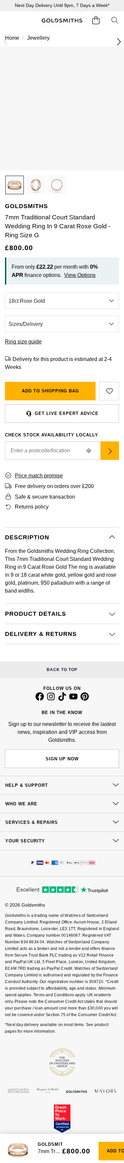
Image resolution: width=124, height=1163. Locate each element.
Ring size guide (23, 341)
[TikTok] (62, 699)
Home (12, 38)
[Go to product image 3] (57, 185)
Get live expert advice (67, 413)
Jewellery (38, 38)
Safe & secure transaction (45, 497)
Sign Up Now (62, 758)
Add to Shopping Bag (50, 390)
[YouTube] (73, 699)
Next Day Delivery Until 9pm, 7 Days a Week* (62, 5)
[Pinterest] (84, 699)
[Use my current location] (88, 450)
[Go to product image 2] (35, 185)
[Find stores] (110, 450)
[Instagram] (51, 699)
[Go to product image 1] (14, 185)
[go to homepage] (62, 21)
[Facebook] (39, 699)
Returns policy (32, 507)
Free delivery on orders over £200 (54, 486)
